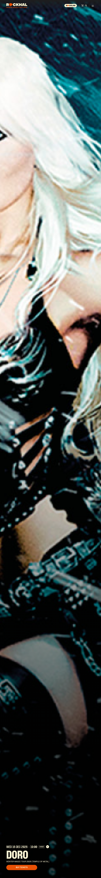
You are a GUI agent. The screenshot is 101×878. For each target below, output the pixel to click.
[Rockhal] (16, 6)
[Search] (86, 6)
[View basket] (82, 6)
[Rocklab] (70, 6)
